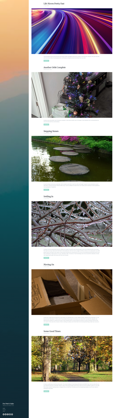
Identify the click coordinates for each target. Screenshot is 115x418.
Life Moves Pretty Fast (54, 3)
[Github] (8, 414)
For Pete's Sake (8, 404)
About (4, 411)
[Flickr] (10, 414)
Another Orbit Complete (55, 67)
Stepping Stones (51, 131)
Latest (4, 408)
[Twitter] (6, 414)
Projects (4, 409)
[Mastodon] (3, 414)
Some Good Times (52, 331)
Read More (46, 60)
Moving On (49, 264)
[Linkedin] (12, 414)
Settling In (48, 196)
